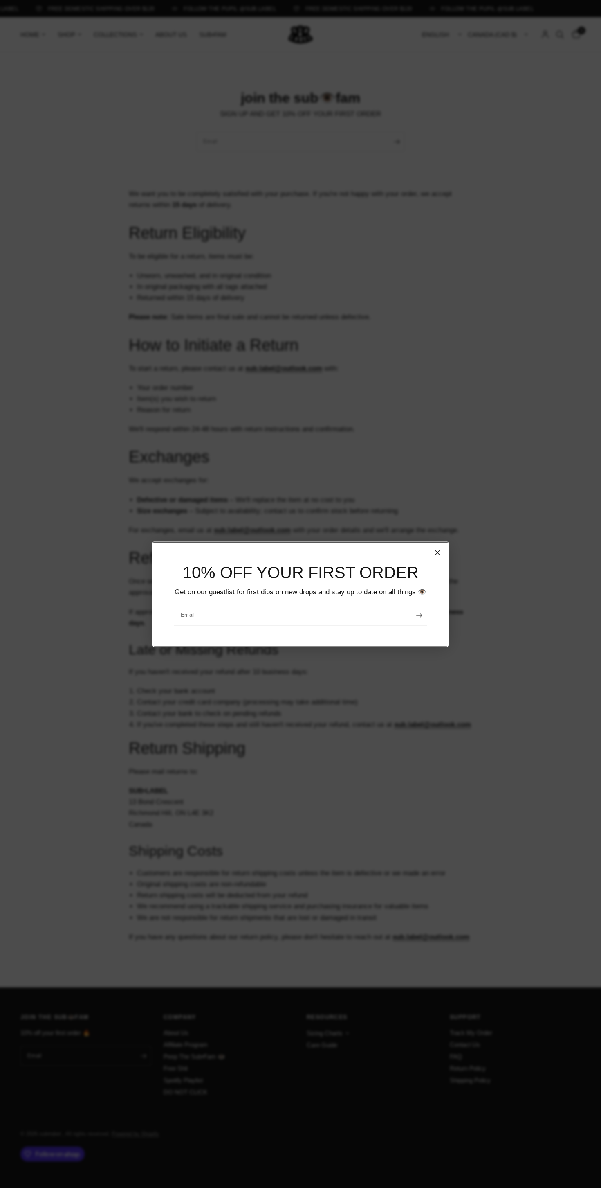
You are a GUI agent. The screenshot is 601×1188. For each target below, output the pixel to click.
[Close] (437, 552)
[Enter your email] (419, 615)
